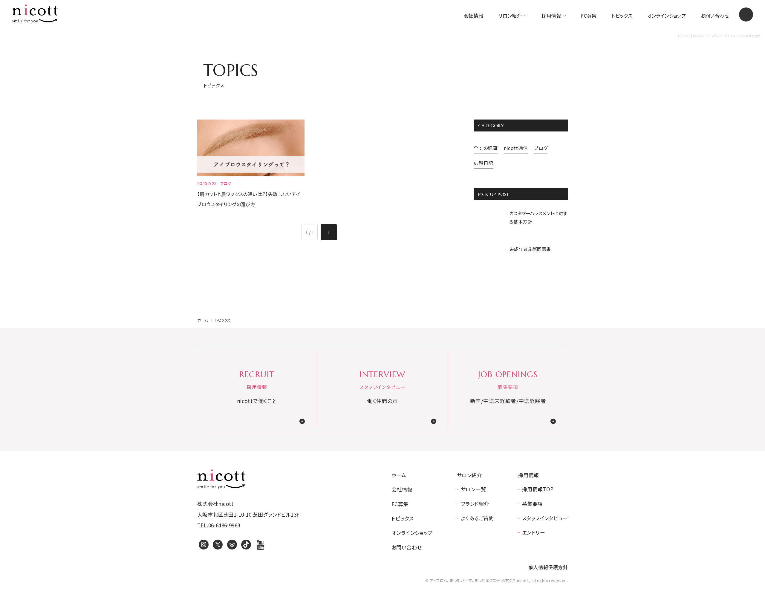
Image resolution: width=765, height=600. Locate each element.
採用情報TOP (538, 489)
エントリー (533, 532)
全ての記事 (486, 147)
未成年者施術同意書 (530, 249)
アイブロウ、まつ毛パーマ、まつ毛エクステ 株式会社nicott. (221, 479)
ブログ (540, 147)
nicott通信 (516, 147)
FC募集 (589, 15)
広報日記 (483, 162)
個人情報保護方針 (548, 567)
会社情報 (474, 15)
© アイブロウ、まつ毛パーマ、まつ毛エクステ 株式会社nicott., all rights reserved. (496, 580)
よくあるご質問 (477, 518)
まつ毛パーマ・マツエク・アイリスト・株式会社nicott (35, 14)
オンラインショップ (666, 15)
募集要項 (532, 503)
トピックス (621, 15)
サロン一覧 (473, 489)
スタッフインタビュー (545, 518)
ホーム (202, 320)
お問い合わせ (715, 15)
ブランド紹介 (475, 503)
